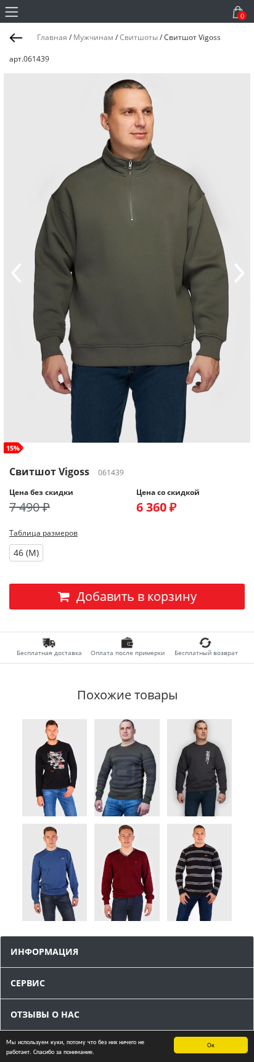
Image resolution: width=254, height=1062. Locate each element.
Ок (211, 1044)
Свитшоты (139, 37)
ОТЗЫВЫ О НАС (45, 1014)
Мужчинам (93, 37)
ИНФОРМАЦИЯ (44, 951)
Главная (52, 37)
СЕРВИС (27, 983)
